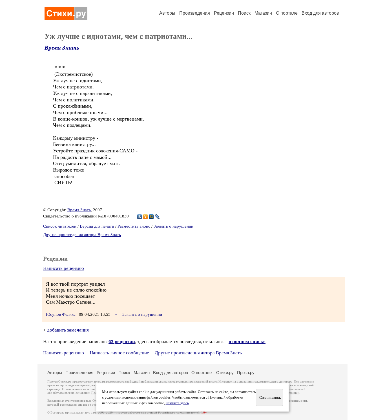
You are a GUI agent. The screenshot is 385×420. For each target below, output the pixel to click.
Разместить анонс (134, 226)
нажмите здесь (177, 403)
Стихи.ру (225, 372)
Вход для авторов (320, 13)
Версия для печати (97, 226)
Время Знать (62, 47)
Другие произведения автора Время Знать (82, 234)
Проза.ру (246, 372)
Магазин (263, 13)
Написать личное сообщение (119, 352)
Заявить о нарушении (173, 226)
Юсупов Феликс (61, 314)
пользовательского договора (272, 381)
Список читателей (59, 226)
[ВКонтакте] (140, 216)
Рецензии (224, 13)
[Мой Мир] (151, 216)
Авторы (167, 13)
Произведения (194, 13)
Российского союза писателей (179, 412)
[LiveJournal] (157, 216)
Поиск (244, 13)
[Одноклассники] (146, 216)
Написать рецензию (63, 268)
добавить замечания (68, 330)
